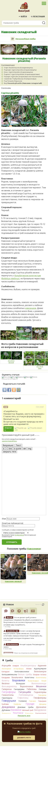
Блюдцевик (6, 678)
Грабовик (5, 704)
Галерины (7, 689)
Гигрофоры (9, 692)
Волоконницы (39, 683)
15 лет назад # (40, 406)
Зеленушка (6, 713)
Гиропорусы (7, 698)
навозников (30, 308)
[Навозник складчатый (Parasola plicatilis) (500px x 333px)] (24, 49)
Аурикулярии (40, 668)
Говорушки (9, 700)
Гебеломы (32, 689)
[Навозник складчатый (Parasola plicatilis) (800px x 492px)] (8, 335)
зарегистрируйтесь (9, 441)
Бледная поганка (39, 675)
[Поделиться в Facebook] (9, 390)
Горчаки (32, 701)
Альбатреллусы (28, 665)
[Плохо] (13, 377)
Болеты (5, 680)
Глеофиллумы (40, 697)
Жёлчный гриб (27, 710)
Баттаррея (5, 672)
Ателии (29, 669)
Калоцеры (29, 713)
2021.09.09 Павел (39, 367)
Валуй (44, 681)
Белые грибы (25, 674)
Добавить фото (24, 738)
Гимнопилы (8, 695)
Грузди (30, 703)
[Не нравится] (35, 428)
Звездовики (40, 709)
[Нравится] (20, 428)
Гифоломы (22, 697)
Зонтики (18, 713)
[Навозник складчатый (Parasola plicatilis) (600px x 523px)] (24, 333)
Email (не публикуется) (12, 523)
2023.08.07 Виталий (11, 361)
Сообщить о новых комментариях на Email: (18, 530)
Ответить (8, 429)
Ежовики (16, 710)
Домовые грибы (25, 707)
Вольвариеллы (9, 686)
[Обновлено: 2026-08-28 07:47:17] (43, 604)
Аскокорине (6, 669)
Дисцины (42, 704)
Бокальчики (17, 677)
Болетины (29, 677)
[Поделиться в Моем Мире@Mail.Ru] (19, 390)
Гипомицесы (26, 694)
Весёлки (5, 683)
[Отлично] (33, 377)
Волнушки (20, 683)
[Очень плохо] (6, 377)
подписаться (19, 535)
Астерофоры (19, 669)
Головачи (22, 701)
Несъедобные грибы (26, 39)
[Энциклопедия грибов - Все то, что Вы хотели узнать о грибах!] (24, 8)
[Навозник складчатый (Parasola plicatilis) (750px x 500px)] (8, 49)
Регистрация (39, 16)
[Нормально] (20, 377)
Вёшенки (41, 686)
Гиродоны (42, 695)
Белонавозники (22, 671)
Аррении (42, 665)
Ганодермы (19, 689)
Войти (24, 16)
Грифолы (17, 704)
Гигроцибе (25, 691)
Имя (4, 518)
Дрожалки (41, 707)
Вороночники (26, 686)
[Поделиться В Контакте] (5, 390)
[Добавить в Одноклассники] (14, 390)
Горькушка (42, 701)
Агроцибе (6, 665)
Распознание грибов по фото (24, 724)
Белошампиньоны (9, 674)
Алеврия (16, 666)
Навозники (33, 548)
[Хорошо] (27, 377)
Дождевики (8, 706)
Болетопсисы (41, 677)
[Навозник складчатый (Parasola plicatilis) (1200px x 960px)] (40, 334)
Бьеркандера (33, 681)
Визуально (8, 445)
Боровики (18, 680)
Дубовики (6, 710)
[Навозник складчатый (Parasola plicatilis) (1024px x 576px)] (40, 50)
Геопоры (42, 689)
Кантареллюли (40, 713)
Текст (18, 445)
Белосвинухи (40, 671)
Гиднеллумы (40, 692)
